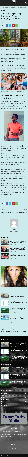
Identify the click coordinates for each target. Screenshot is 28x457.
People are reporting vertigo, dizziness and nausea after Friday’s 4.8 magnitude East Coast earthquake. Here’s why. (13, 331)
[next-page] (4, 261)
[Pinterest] (13, 25)
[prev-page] (2, 261)
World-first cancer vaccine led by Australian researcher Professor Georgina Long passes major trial (17, 248)
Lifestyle (6, 7)
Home (2, 7)
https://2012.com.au (14, 231)
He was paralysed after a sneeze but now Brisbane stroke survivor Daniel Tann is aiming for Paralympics (18, 241)
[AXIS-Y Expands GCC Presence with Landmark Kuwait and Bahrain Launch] (5, 303)
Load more (13, 322)
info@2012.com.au (11, 439)
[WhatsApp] (16, 25)
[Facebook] (7, 25)
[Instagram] (12, 448)
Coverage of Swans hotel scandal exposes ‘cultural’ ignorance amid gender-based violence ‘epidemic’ (17, 255)
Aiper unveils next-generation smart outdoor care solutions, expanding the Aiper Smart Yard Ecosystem (18, 317)
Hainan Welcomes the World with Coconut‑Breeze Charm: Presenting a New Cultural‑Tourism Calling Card (18, 310)
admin (5, 22)
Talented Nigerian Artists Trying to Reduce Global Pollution (21, 212)
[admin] (2, 22)
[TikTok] (15, 448)
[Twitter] (10, 25)
